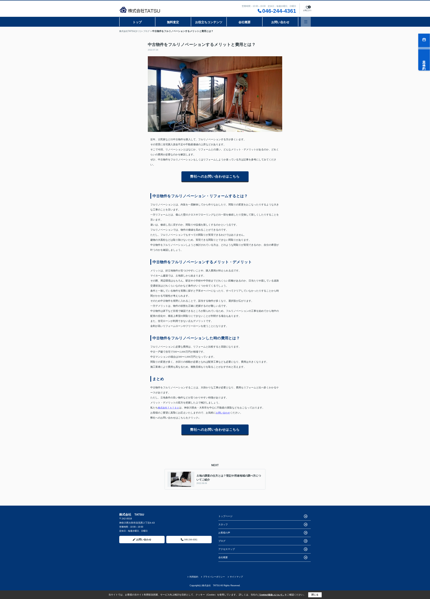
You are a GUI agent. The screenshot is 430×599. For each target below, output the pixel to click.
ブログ (221, 541)
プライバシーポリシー (214, 576)
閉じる (314, 594)
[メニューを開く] (306, 21)
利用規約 (193, 576)
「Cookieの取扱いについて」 (271, 595)
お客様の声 (224, 532)
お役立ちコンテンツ (208, 22)
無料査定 (173, 22)
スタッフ (223, 524)
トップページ (225, 516)
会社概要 (245, 22)
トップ (137, 22)
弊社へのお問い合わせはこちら (215, 176)
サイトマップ (236, 576)
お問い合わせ (280, 22)
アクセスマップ (226, 549)
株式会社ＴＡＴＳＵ (168, 407)
